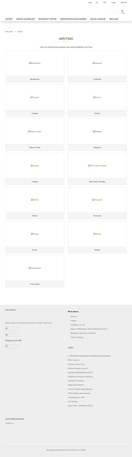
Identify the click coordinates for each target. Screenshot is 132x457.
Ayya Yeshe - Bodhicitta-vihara (80, 406)
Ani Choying (73, 401)
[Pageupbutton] (125, 453)
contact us (9, 423)
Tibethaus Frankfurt (76, 381)
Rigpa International (76, 385)
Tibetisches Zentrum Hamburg (80, 377)
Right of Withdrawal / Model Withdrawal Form (89, 329)
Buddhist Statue (48, 19)
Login (113, 2)
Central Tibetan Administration (80, 389)
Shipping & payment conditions (83, 333)
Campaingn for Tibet (76, 397)
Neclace (113, 19)
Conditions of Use (78, 325)
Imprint (73, 321)
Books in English (25, 19)
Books (9, 19)
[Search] (97, 2)
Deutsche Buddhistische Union (80, 372)
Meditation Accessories (73, 19)
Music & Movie (97, 19)
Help (90, 2)
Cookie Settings (77, 337)
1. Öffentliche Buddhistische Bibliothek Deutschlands (89, 356)
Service (74, 316)
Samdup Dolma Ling (76, 364)
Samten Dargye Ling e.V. (78, 368)
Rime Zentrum (74, 360)
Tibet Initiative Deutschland (79, 393)
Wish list (123, 2)
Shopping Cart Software (56, 450)
